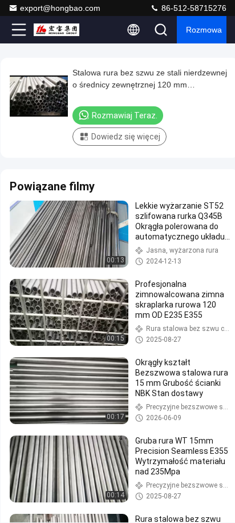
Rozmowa (204, 29)
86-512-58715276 (192, 8)
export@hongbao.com (60, 8)
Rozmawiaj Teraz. (124, 115)
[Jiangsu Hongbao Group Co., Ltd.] (56, 29)
